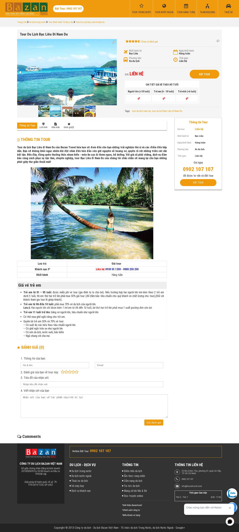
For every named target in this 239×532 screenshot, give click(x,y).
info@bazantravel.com (192, 486)
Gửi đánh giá (154, 422)
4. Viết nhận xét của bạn (35, 390)
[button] (114, 42)
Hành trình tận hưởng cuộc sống (19, 14)
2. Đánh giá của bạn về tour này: (39, 372)
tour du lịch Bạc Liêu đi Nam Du (167, 111)
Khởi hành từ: (135, 50)
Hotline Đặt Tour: (80, 451)
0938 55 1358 (113, 269)
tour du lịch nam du (141, 111)
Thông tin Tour (27, 125)
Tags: (127, 111)
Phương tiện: (135, 58)
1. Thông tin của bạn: (33, 358)
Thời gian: (184, 58)
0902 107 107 (187, 479)
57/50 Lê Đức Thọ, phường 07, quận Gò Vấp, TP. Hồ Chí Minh (201, 472)
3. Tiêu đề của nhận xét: (35, 378)
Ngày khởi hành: (186, 50)
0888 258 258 (131, 269)
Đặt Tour (204, 74)
